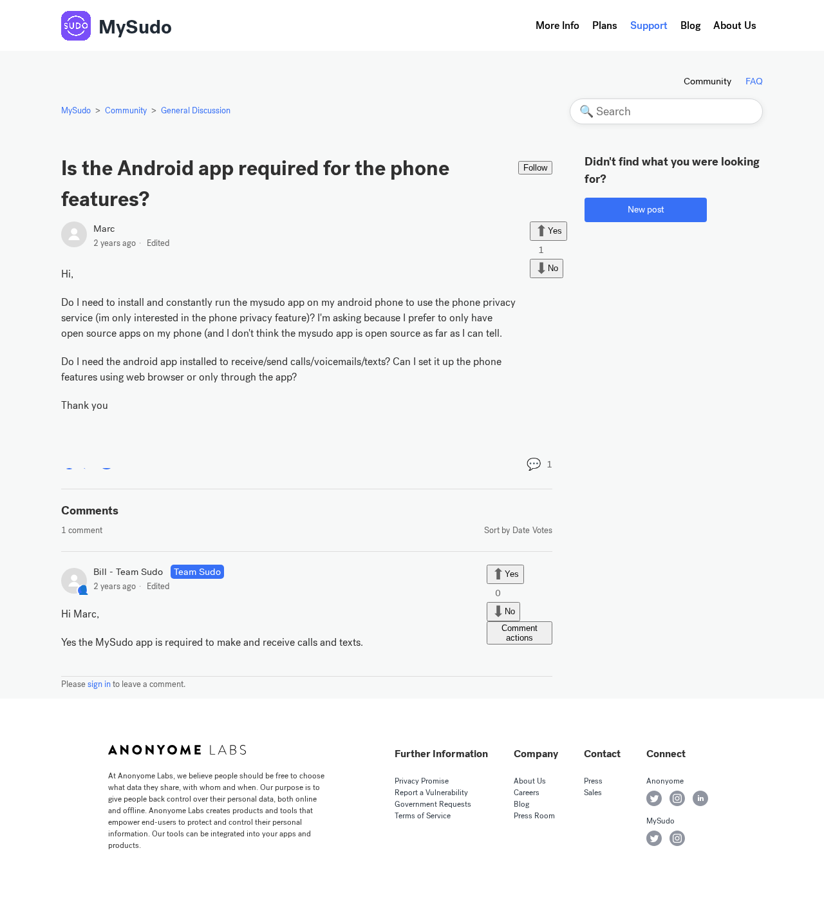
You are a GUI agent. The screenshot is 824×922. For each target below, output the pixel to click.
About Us (734, 25)
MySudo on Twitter (654, 838)
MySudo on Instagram (677, 838)
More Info (557, 25)
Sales (593, 792)
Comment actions (519, 633)
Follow (535, 168)
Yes (555, 230)
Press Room (534, 816)
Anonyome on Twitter (654, 798)
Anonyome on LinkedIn (700, 798)
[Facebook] (69, 461)
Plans (604, 25)
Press (593, 781)
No (553, 268)
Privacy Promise (422, 781)
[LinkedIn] (106, 461)
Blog (690, 25)
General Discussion (195, 110)
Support (649, 25)
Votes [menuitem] (542, 530)
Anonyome (665, 781)
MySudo (135, 27)
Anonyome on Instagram (677, 798)
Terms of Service (423, 816)
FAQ (754, 81)
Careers (526, 792)
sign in (99, 684)
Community (707, 81)
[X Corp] (88, 461)
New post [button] (646, 209)
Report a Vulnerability (431, 792)
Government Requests (433, 804)
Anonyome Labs (177, 750)
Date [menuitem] (521, 530)
